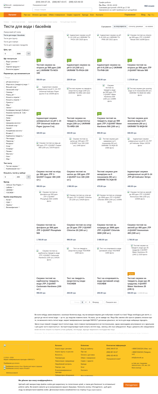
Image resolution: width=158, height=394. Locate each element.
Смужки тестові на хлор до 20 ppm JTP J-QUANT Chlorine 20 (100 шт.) (79, 227)
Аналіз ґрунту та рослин (64, 352)
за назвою (149, 26)
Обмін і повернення (57, 15)
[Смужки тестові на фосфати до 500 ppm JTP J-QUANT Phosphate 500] (49, 206)
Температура (60, 358)
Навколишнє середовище (64, 361)
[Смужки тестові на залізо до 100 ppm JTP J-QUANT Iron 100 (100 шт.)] (79, 153)
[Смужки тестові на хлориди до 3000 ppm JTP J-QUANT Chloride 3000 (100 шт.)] (109, 206)
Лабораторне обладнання (64, 375)
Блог (92, 15)
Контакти (99, 15)
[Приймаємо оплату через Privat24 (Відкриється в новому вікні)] (17, 368)
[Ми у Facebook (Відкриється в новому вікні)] (107, 15)
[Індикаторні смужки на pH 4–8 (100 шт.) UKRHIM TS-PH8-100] (109, 46)
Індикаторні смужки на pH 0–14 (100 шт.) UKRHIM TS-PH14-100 (78, 67)
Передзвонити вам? (40, 5)
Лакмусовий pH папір (12, 32)
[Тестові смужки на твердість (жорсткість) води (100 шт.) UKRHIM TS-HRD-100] (79, 99)
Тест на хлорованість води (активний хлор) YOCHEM (108, 281)
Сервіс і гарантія (73, 15)
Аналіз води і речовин (63, 349)
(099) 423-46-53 (76, 2)
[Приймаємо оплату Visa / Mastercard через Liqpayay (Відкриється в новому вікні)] (23, 366)
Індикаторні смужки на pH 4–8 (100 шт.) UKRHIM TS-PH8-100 (109, 67)
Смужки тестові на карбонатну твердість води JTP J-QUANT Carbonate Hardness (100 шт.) (49, 283)
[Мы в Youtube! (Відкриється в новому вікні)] (109, 15)
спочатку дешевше (136, 26)
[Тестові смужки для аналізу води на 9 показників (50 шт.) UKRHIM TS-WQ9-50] (140, 99)
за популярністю (120, 26)
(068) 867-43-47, (59, 2)
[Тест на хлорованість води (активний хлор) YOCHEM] (109, 259)
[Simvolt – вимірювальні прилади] (16, 349)
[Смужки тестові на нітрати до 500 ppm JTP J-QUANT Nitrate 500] (140, 46)
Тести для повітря (11, 42)
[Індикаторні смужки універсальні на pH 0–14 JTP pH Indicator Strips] (140, 153)
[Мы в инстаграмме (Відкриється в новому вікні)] (112, 15)
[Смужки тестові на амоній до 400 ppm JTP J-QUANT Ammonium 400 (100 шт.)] (140, 206)
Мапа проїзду (136, 368)
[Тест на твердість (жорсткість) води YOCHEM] (79, 259)
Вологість (58, 355)
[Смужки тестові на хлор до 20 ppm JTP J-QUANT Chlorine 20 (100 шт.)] (79, 206)
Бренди (85, 15)
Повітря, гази (60, 367)
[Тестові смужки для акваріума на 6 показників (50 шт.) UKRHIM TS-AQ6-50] (109, 153)
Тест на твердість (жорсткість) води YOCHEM (76, 281)
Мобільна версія (12, 373)
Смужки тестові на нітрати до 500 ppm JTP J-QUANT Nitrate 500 (139, 67)
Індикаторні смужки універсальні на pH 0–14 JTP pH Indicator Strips (140, 174)
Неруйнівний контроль (63, 364)
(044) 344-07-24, (43, 2)
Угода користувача (93, 390)
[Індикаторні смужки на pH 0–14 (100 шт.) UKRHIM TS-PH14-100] (79, 46)
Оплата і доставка (39, 15)
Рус (152, 15)
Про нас (27, 15)
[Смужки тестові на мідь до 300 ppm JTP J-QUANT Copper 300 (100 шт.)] (49, 153)
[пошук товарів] (90, 10)
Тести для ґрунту (10, 38)
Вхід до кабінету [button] (87, 349)
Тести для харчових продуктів (16, 45)
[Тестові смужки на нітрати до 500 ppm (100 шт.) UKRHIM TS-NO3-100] (49, 46)
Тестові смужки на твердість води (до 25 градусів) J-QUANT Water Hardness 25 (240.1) (139, 283)
